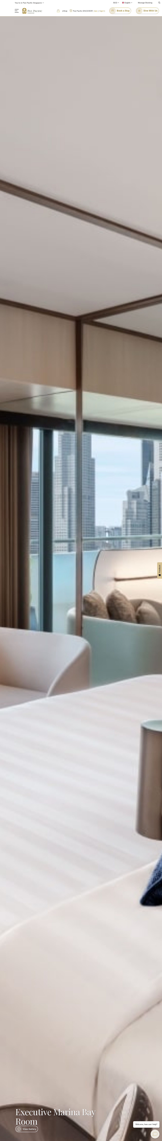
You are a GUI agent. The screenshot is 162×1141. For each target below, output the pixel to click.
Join (95, 11)
